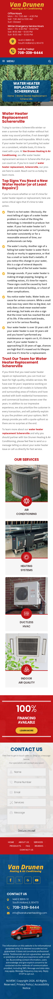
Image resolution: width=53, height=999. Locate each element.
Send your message (26, 830)
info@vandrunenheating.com (30, 913)
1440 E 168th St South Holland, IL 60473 (30, 42)
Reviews (39, 845)
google (28, 880)
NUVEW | (11, 981)
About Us (24, 842)
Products (15, 845)
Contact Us (26, 849)
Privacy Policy (25, 984)
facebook (10, 880)
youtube (36, 880)
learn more (26, 730)
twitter (19, 880)
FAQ (28, 845)
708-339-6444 (30, 52)
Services (38, 842)
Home (11, 842)
